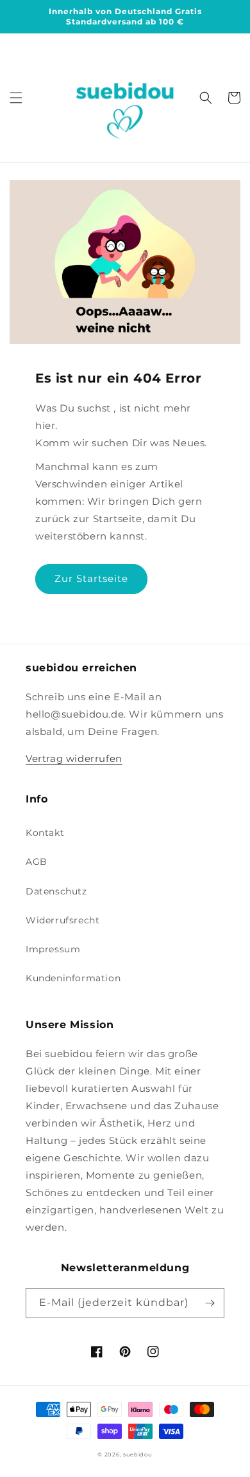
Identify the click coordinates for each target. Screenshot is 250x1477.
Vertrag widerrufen (74, 758)
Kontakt (45, 832)
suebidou (138, 1454)
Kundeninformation (73, 978)
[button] (16, 98)
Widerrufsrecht (62, 920)
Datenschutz (56, 891)
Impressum (53, 949)
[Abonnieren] (210, 1303)
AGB (36, 861)
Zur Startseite (91, 578)
